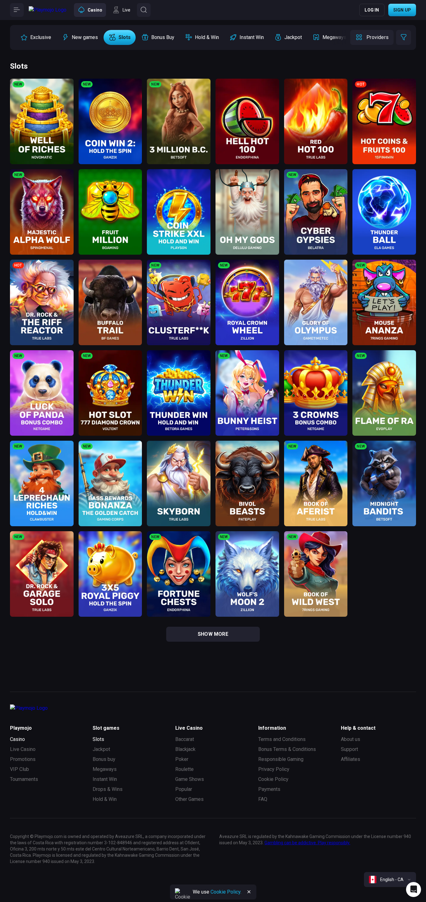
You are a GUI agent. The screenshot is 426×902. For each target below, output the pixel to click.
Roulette (184, 769)
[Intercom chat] (413, 889)
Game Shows (189, 779)
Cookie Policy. (226, 892)
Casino (17, 739)
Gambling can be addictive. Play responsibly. (307, 842)
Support (349, 749)
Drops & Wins (108, 789)
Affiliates (350, 759)
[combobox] (390, 879)
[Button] (17, 10)
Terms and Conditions (282, 739)
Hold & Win (105, 799)
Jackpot (101, 749)
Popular (183, 789)
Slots (98, 739)
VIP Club (19, 769)
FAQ (262, 799)
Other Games (189, 799)
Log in (372, 9)
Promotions (23, 759)
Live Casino (23, 749)
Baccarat (184, 739)
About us (350, 739)
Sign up (402, 9)
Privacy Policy (273, 769)
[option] (35, 37)
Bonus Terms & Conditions (287, 749)
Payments (269, 789)
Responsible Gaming (280, 759)
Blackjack (185, 749)
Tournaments (24, 779)
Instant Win (105, 779)
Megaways (105, 769)
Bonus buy (104, 759)
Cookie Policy (273, 779)
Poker (181, 759)
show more (213, 634)
